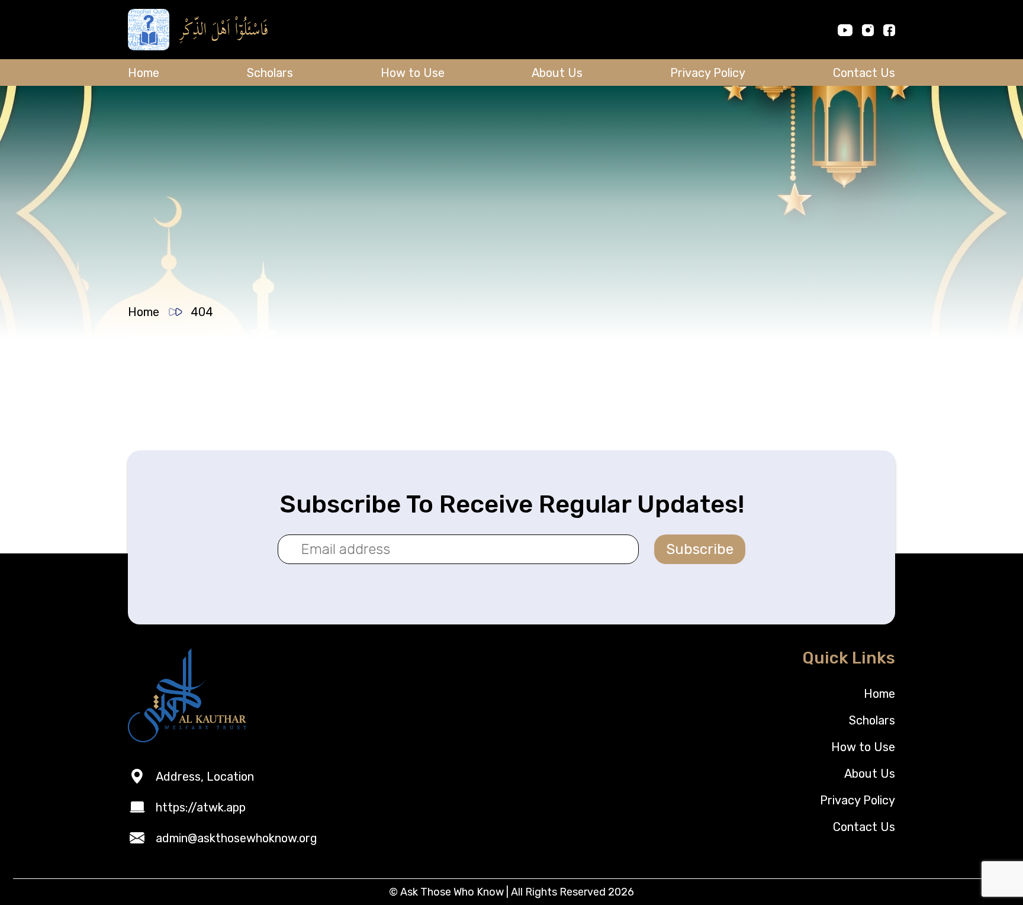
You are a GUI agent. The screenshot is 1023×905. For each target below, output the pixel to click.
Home (143, 73)
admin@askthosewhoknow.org (236, 838)
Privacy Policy (707, 73)
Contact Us (864, 73)
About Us (557, 73)
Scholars (270, 73)
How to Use (413, 73)
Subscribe (700, 549)
